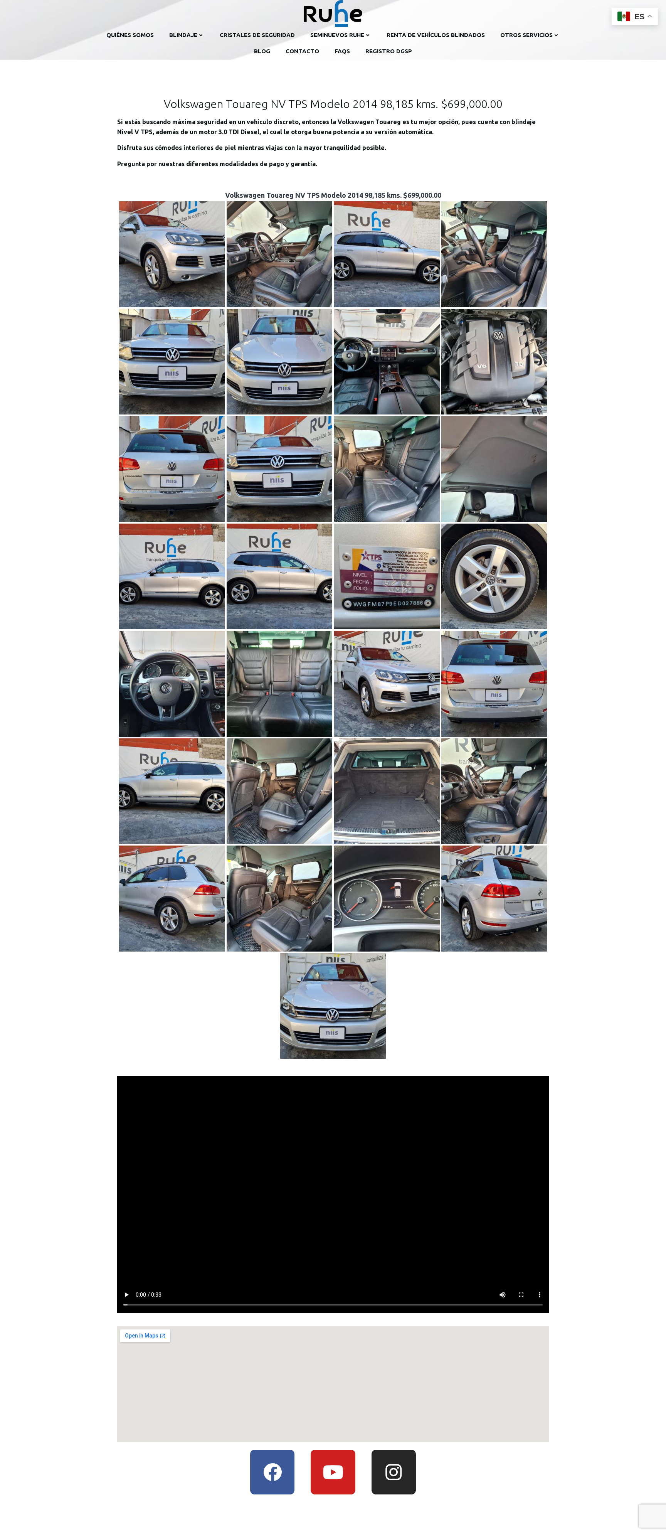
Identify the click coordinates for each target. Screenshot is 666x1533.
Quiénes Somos (130, 35)
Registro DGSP (388, 51)
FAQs (342, 51)
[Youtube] (333, 1472)
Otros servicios (526, 35)
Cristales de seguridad (257, 35)
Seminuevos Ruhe (337, 35)
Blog (262, 51)
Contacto (302, 51)
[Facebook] (272, 1472)
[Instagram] (394, 1472)
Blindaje (183, 35)
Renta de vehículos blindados (436, 35)
